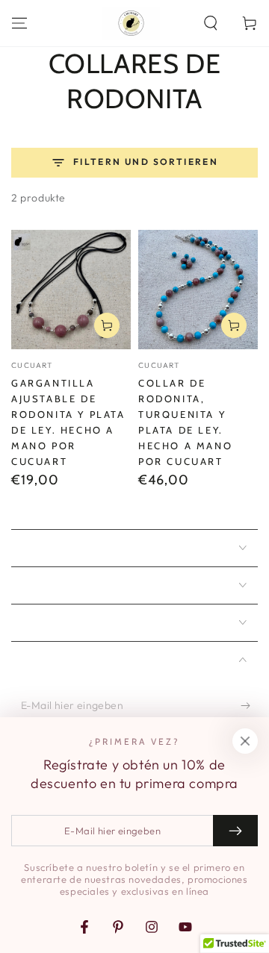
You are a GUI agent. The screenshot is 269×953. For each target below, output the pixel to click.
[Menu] (19, 23)
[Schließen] (245, 741)
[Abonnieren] (249, 706)
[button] (210, 23)
